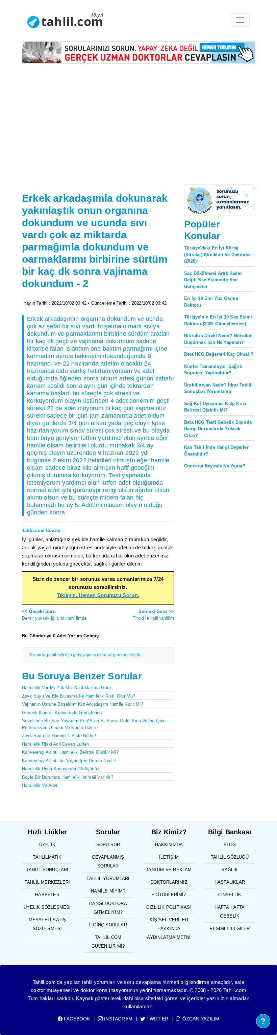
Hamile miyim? (108, 891)
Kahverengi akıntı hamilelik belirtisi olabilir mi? (70, 752)
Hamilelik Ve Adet (39, 785)
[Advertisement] (138, 119)
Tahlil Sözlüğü (230, 857)
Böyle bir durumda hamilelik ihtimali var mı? (67, 777)
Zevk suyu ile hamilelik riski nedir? (59, 735)
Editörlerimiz (168, 894)
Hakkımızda (169, 844)
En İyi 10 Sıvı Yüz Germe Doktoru (211, 302)
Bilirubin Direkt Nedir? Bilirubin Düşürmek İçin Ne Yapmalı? (218, 339)
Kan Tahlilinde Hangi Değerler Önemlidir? (216, 451)
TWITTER (156, 1018)
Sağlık (229, 869)
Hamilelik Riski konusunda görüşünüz (60, 768)
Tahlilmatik (47, 857)
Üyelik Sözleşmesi (47, 907)
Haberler (47, 894)
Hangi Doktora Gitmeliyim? (108, 908)
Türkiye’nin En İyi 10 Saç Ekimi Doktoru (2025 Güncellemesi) (218, 320)
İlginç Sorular (108, 924)
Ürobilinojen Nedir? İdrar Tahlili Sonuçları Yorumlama (218, 388)
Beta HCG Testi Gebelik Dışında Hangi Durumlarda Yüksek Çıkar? (218, 429)
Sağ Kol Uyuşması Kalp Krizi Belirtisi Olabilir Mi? (215, 407)
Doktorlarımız (168, 882)
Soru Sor (108, 844)
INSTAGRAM (117, 1018)
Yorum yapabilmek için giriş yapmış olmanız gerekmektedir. (85, 655)
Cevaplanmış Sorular (108, 861)
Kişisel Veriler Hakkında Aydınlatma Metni (169, 928)
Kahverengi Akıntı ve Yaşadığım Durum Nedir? (69, 760)
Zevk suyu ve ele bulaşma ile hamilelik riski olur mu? (78, 696)
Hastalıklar (230, 882)
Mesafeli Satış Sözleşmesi (47, 924)
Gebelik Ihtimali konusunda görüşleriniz (62, 712)
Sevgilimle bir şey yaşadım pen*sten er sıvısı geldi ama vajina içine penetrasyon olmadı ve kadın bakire (94, 724)
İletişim (169, 857)
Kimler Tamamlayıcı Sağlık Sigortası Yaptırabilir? (213, 370)
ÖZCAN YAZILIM (200, 1018)
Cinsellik (230, 894)
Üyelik (47, 844)
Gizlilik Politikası (169, 907)
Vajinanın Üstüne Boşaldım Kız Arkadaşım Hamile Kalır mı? (82, 704)
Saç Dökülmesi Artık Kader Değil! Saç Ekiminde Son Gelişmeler (213, 280)
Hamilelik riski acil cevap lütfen (55, 744)
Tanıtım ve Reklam (169, 869)
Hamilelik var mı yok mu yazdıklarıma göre (66, 687)
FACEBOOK (76, 1018)
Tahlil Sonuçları (47, 869)
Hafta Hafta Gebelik (230, 912)
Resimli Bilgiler (229, 928)
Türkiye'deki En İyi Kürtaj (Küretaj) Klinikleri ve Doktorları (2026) (218, 254)
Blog (230, 844)
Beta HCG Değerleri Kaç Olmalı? (218, 354)
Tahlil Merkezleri (47, 882)
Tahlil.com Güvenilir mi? (108, 942)
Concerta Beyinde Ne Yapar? (214, 465)
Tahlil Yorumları (107, 878)
